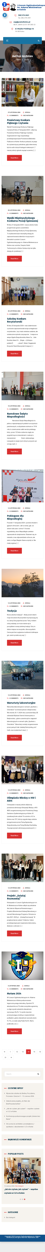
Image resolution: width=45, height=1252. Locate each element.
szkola (27, 112)
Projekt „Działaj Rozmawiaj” (16, 897)
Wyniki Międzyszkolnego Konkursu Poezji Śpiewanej (22, 219)
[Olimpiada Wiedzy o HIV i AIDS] (22, 770)
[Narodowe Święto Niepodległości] (22, 386)
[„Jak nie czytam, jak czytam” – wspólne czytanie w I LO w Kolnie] (22, 1170)
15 (34, 1052)
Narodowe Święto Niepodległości (17, 415)
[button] (20, 1199)
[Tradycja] (22, 583)
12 (17, 1052)
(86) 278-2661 (23, 15)
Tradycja (12, 610)
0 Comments (13, 115)
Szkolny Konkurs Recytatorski (16, 320)
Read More (14, 158)
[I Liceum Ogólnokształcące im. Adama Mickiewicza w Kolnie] (24, 7)
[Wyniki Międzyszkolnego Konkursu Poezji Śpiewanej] (22, 190)
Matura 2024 (14, 993)
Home (18, 60)
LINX (37, 1237)
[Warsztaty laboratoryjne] (22, 675)
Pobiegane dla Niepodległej (15, 517)
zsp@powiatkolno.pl (22, 22)
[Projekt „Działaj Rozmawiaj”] (22, 868)
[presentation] (5, 1199)
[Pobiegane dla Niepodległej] (22, 486)
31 (5, 1057)
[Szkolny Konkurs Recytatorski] (22, 291)
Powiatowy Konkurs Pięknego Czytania (18, 121)
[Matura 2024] (22, 965)
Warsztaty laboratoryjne (21, 702)
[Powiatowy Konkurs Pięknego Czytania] (22, 92)
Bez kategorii (28, 115)
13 (23, 1052)
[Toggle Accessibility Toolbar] (4, 15)
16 (40, 1052)
